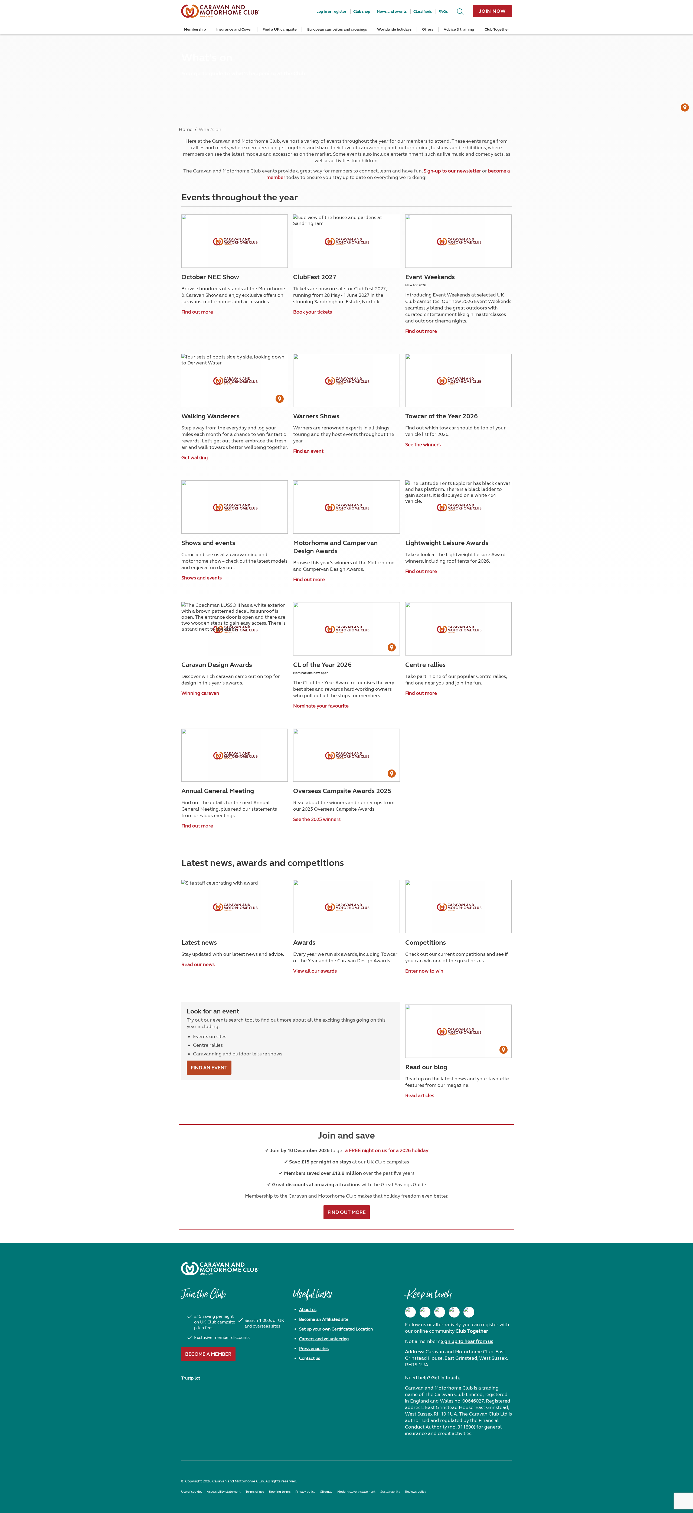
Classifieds (422, 11)
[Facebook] (410, 1312)
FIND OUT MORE (347, 1212)
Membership (195, 29)
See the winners (423, 445)
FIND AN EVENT (209, 1068)
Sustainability (390, 1492)
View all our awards (315, 971)
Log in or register (331, 11)
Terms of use (255, 1492)
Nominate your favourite (321, 706)
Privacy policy (305, 1492)
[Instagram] (425, 1312)
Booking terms (279, 1492)
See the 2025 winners (317, 819)
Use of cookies (191, 1492)
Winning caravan (200, 693)
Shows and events (201, 578)
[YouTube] (454, 1312)
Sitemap (326, 1492)
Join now (492, 11)
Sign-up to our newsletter (452, 171)
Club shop (361, 11)
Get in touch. (445, 1378)
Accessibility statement (224, 1492)
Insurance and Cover (234, 29)
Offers (427, 29)
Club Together (497, 29)
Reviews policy (415, 1492)
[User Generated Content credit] (685, 107)
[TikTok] (468, 1312)
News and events (392, 11)
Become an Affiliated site (323, 1319)
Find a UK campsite (280, 29)
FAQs (443, 11)
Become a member (208, 1354)
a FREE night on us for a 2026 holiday (386, 1150)
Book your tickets (312, 312)
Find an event (308, 451)
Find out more (197, 312)
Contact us (309, 1358)
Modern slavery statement (356, 1492)
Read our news (198, 964)
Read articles (419, 1095)
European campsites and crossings (337, 29)
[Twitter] (439, 1312)
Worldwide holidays (394, 29)
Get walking (194, 458)
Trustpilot (190, 1378)
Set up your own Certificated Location (336, 1329)
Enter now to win (424, 971)
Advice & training (459, 29)
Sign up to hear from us (467, 1341)
